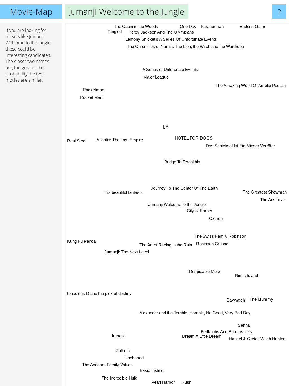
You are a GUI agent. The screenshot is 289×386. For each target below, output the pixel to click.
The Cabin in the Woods (136, 26)
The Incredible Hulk (120, 377)
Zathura (123, 350)
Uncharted (134, 357)
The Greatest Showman (265, 191)
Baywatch (235, 300)
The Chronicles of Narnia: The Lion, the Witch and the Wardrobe (185, 46)
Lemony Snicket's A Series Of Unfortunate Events (171, 39)
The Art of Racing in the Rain (166, 245)
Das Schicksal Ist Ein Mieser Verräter (240, 145)
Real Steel (76, 140)
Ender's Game (253, 26)
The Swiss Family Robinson (220, 236)
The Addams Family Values (106, 364)
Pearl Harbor (163, 382)
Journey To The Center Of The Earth (184, 188)
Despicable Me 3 (204, 271)
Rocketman (94, 88)
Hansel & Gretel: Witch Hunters (258, 340)
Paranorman (212, 26)
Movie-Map (31, 11)
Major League (155, 77)
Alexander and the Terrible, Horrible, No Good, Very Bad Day (196, 312)
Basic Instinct (151, 369)
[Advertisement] (31, 174)
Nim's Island (246, 276)
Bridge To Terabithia (182, 161)
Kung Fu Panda (81, 239)
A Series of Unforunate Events (170, 69)
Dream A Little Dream (200, 337)
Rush (190, 382)
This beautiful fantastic (123, 192)
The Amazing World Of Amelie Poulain (251, 85)
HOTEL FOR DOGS (193, 138)
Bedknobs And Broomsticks (224, 333)
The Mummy (261, 299)
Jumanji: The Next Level (127, 252)
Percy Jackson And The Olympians (161, 32)
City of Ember (199, 210)
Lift (165, 127)
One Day (188, 26)
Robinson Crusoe (212, 244)
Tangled (115, 31)
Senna (244, 326)
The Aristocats (273, 199)
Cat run (215, 218)
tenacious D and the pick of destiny (99, 292)
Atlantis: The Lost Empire (120, 140)
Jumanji (118, 335)
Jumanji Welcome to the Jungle (177, 204)
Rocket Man (91, 95)
